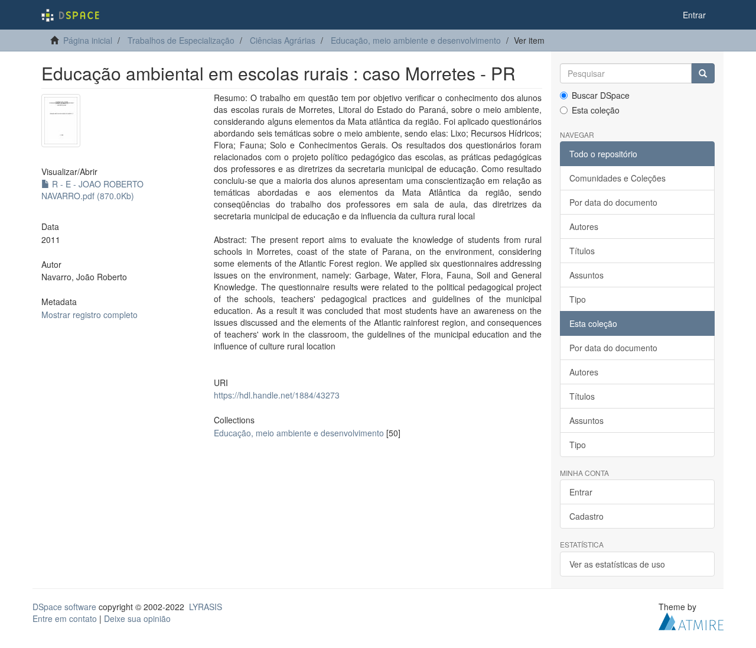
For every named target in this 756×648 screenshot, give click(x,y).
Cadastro (586, 516)
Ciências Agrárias (282, 40)
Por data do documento (613, 202)
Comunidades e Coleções (617, 178)
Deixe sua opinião (137, 618)
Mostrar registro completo (89, 314)
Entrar (580, 492)
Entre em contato (64, 618)
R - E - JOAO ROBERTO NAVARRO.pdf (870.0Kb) (92, 190)
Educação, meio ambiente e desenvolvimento (416, 40)
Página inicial (87, 40)
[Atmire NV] (691, 620)
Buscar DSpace (601, 95)
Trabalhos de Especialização (181, 40)
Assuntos (586, 275)
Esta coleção (596, 110)
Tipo (577, 299)
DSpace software (64, 607)
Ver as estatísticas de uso (617, 564)
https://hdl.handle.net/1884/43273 (277, 395)
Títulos (582, 251)
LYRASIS (205, 607)
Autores (583, 226)
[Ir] (703, 73)
